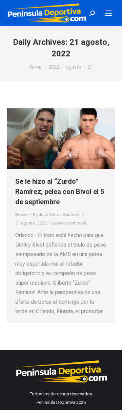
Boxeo (21, 214)
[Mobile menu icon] (108, 13)
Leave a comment (69, 223)
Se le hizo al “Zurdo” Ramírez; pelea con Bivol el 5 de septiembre (59, 191)
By (56, 214)
